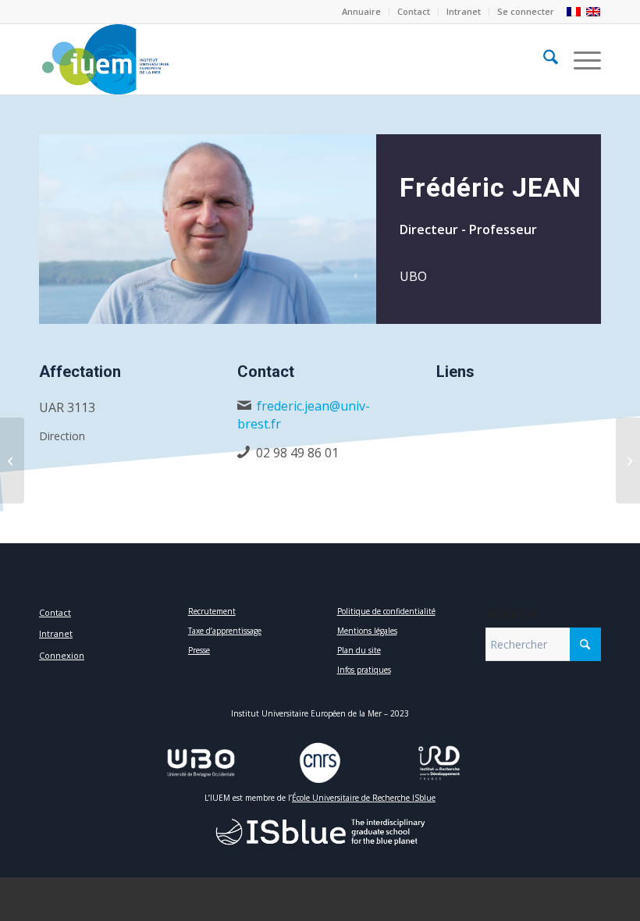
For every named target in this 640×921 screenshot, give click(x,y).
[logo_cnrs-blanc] (319, 762)
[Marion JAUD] (12, 460)
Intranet (463, 11)
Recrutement (212, 611)
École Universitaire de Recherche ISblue (364, 797)
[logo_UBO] (201, 762)
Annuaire (361, 11)
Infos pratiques (364, 669)
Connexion (61, 655)
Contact (413, 11)
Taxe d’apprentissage (224, 630)
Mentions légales (367, 630)
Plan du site (359, 650)
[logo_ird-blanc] (439, 762)
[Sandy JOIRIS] (628, 460)
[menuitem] (361, 12)
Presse (199, 650)
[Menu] (579, 59)
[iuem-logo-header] (105, 59)
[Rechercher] (543, 59)
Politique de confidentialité (386, 611)
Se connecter (525, 11)
